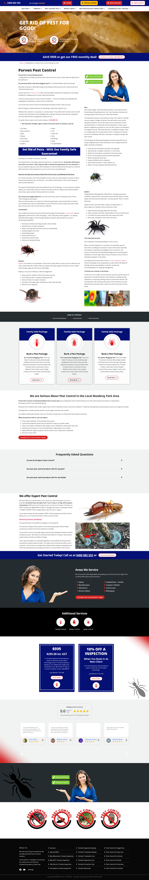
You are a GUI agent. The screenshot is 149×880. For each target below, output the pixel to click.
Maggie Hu (116, 739)
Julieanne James (63, 739)
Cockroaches (69, 213)
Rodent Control (74, 629)
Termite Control (34, 93)
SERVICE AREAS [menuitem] (69, 9)
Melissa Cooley (34, 739)
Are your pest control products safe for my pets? (46, 469)
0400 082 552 (84, 555)
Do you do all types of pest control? (40, 460)
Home (21, 63)
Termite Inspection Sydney (117, 261)
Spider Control (88, 629)
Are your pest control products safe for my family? (46, 477)
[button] (30, 9)
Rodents (21, 263)
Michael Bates (90, 739)
